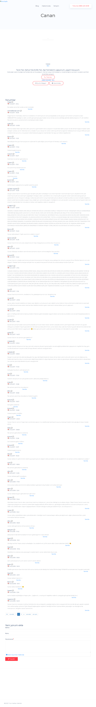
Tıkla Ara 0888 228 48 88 (80, 6)
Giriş (23, 698)
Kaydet (12, 659)
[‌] (72, 689)
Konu (7, 633)
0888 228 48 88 (11, 693)
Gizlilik (29, 689)
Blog (37, 6)
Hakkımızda (46, 6)
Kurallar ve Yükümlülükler (35, 695)
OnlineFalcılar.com (13, 685)
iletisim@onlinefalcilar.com (14, 690)
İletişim (56, 6)
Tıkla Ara (49, 77)
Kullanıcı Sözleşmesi (34, 692)
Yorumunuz (9, 639)
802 (48, 66)
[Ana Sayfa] (3, 1)
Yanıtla (30, 109)
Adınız (7, 627)
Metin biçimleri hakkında (16, 654)
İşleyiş (29, 698)
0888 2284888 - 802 (48, 80)
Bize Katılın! (53, 692)
